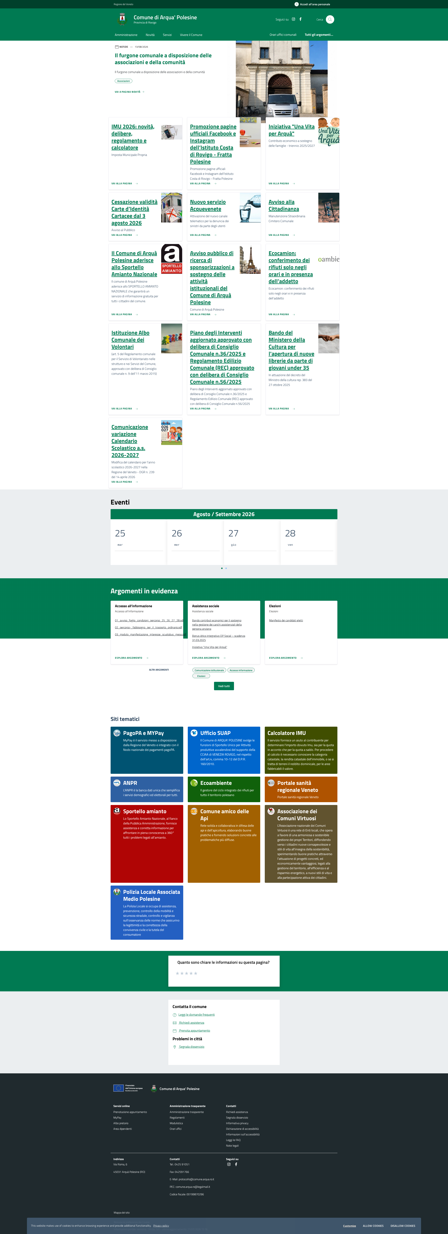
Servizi (167, 34)
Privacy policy (161, 1225)
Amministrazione (126, 34)
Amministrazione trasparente (187, 1112)
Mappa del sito (122, 1213)
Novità (150, 34)
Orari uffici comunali (283, 34)
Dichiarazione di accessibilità (242, 1129)
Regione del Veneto (123, 4)
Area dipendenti (122, 1129)
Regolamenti (177, 1117)
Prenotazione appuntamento (130, 1112)
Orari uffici (175, 1129)
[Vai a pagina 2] (226, 568)
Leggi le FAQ (233, 1140)
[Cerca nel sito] (330, 19)
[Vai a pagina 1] (222, 568)
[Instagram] (292, 19)
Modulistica (176, 1123)
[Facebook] (299, 19)
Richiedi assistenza (237, 1112)
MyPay (117, 1117)
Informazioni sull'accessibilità (243, 1134)
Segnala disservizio (237, 1117)
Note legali (232, 1145)
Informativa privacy (237, 1123)
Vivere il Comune (191, 34)
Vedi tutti (224, 686)
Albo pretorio (120, 1123)
